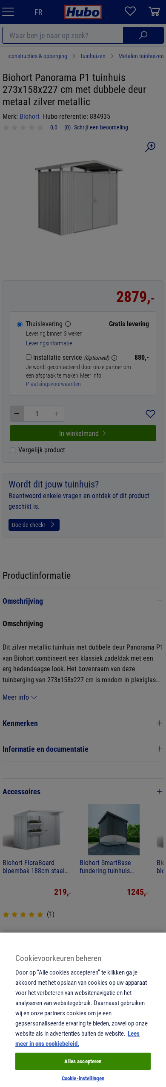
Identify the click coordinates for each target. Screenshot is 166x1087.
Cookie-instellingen (83, 1078)
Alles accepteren (82, 1061)
